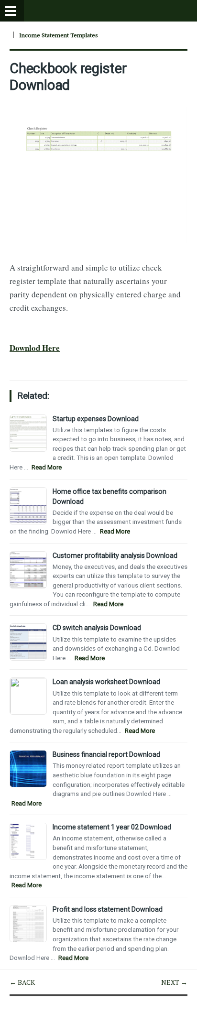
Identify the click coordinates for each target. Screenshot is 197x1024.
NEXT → (174, 982)
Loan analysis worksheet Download (106, 682)
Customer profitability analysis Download (115, 555)
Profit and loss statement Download (108, 909)
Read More (47, 467)
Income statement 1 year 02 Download (112, 827)
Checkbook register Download (68, 76)
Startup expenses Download (96, 419)
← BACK (22, 982)
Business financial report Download (106, 754)
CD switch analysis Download (97, 628)
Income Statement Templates (58, 35)
